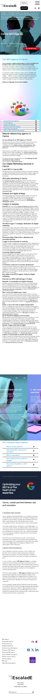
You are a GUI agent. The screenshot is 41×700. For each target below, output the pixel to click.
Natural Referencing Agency (9, 654)
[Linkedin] (37, 650)
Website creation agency (9, 656)
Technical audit (24, 146)
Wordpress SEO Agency (8, 650)
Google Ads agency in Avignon (14, 342)
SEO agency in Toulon (28, 312)
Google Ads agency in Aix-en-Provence (24, 323)
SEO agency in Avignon (31, 340)
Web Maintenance (7, 643)
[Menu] (37, 3)
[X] (33, 650)
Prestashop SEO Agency (8, 652)
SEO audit (11, 82)
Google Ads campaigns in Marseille (12, 289)
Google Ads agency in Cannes (29, 333)
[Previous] (17, 377)
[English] (38, 8)
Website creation (17, 145)
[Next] (24, 377)
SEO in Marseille (32, 287)
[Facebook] (28, 650)
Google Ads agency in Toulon (10, 314)
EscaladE (24, 686)
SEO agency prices (17, 161)
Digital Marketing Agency (9, 663)
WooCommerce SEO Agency (10, 648)
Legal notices (20, 684)
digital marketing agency (30, 152)
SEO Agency (5, 639)
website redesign (27, 145)
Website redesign (6, 658)
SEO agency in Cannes (10, 333)
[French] (35, 8)
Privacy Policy (20, 682)
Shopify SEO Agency (7, 641)
